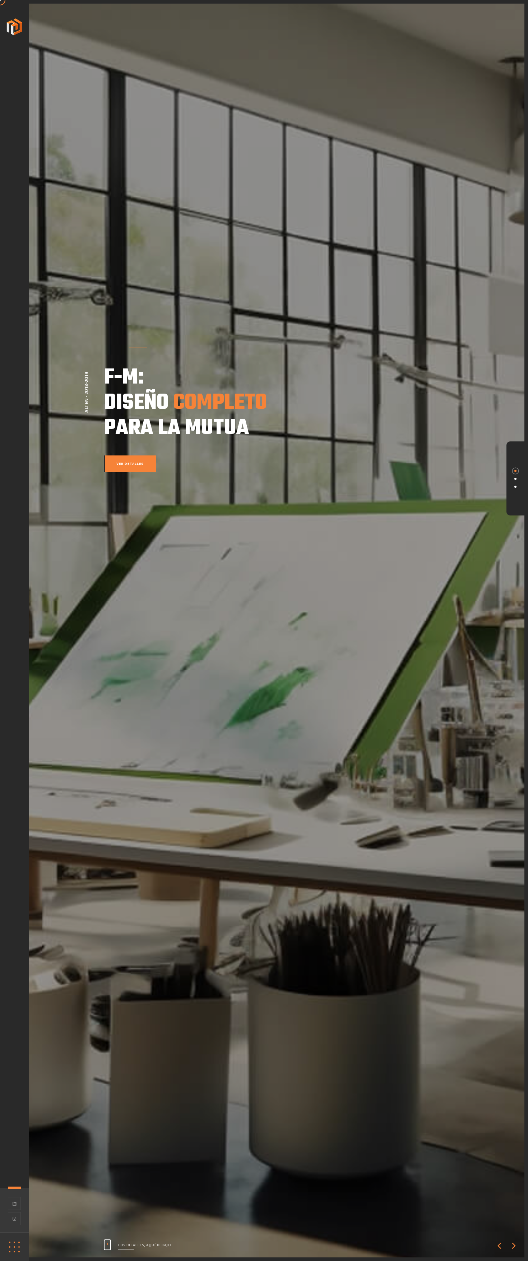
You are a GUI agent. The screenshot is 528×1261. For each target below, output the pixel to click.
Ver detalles (130, 464)
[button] (499, 1246)
